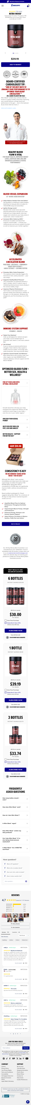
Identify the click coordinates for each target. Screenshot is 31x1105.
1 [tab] (13, 53)
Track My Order (21, 1068)
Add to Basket (15, 64)
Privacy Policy (22, 1052)
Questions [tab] (14, 932)
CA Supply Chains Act (7, 1076)
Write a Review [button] (16, 923)
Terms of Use (5, 1054)
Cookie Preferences (22, 1079)
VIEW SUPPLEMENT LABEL (8, 108)
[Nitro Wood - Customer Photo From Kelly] (9, 915)
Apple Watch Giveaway (8, 1081)
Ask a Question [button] (16, 927)
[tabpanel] (15, 36)
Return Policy (20, 1074)
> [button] (20, 1033)
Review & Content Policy (6, 1078)
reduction (24, 940)
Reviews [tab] (4, 932)
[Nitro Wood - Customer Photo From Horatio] (20, 915)
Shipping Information (22, 1070)
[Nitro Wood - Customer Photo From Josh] (15, 920)
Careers (4, 1066)
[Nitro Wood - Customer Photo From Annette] (4, 915)
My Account (20, 1066)
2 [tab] (14, 53)
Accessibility (5, 1074)
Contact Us (20, 1076)
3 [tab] (16, 53)
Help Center (20, 1078)
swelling (4, 940)
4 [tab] (17, 53)
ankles (11, 940)
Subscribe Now (15, 700)
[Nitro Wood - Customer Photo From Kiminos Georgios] (9, 920)
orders (17, 940)
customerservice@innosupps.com (18, 553)
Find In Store (20, 1072)
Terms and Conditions (7, 1072)
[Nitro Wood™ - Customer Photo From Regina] (26, 915)
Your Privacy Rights (7, 1070)
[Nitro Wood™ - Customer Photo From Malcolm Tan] (15, 915)
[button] (11, 864)
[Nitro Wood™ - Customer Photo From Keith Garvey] (20, 920)
